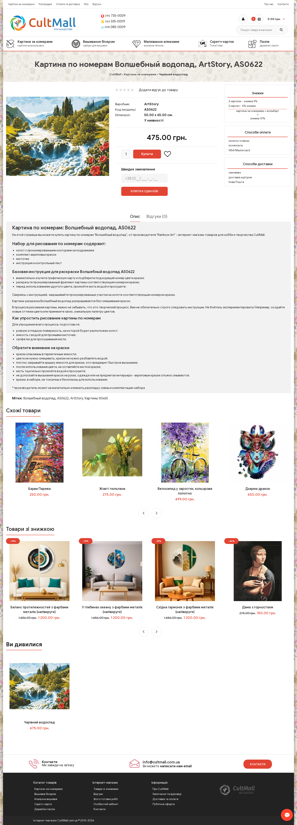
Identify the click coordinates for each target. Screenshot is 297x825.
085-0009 (115, 27)
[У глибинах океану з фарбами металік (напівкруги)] (112, 571)
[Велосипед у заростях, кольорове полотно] (185, 452)
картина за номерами (250, 111)
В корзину (42, 736)
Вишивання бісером (99, 43)
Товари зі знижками (106, 789)
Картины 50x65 (96, 398)
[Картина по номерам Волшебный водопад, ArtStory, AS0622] (57, 136)
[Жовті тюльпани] (112, 452)
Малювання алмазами (161, 43)
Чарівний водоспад (39, 722)
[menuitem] (39, 44)
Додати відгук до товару (158, 90)
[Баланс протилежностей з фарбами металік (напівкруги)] (39, 571)
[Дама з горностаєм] (258, 571)
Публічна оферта (164, 804)
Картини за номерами (21, 4)
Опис (135, 216)
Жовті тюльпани (112, 489)
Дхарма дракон (257, 489)
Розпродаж (45, 4)
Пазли (269, 43)
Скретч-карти (43, 804)
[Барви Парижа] (39, 452)
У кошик (42, 503)
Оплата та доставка (68, 4)
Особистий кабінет (106, 804)
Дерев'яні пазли (44, 809)
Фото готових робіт (106, 799)
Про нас (269, 4)
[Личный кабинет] (243, 19)
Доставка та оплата (165, 799)
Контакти (283, 4)
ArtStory (151, 104)
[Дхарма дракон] (258, 452)
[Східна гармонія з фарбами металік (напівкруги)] (185, 571)
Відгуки (97, 4)
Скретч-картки (222, 43)
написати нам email (176, 766)
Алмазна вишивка (45, 799)
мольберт (273, 111)
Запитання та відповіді (167, 794)
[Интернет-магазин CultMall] (43, 23)
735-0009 (115, 16)
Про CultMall (161, 789)
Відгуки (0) (156, 216)
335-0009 (115, 21)
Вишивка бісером (45, 794)
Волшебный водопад (39, 398)
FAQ (86, 4)
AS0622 (63, 398)
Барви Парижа (39, 489)
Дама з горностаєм (257, 607)
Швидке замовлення (138, 169)
